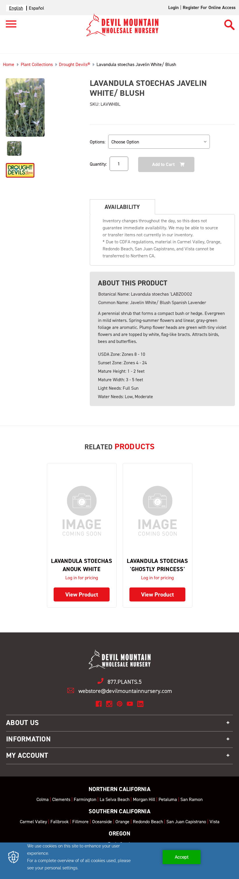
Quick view (81, 511)
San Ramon (191, 799)
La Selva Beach (114, 799)
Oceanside (102, 822)
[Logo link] (8, 26)
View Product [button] (81, 594)
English (16, 8)
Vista (214, 822)
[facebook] (99, 704)
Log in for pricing (81, 578)
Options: (97, 142)
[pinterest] (120, 704)
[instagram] (109, 704)
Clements (61, 799)
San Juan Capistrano (186, 822)
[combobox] (16, 8)
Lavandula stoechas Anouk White (81, 565)
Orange (122, 822)
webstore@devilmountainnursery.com (125, 691)
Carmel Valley (33, 822)
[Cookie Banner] (119, 860)
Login (173, 7)
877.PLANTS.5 (125, 682)
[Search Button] (229, 22)
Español (36, 8)
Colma (42, 799)
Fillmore (80, 822)
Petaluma (168, 799)
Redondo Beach (148, 822)
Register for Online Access (209, 7)
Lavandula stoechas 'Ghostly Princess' (157, 565)
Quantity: (98, 164)
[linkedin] (140, 704)
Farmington (85, 799)
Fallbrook (59, 822)
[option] (36, 8)
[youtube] (130, 704)
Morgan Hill (144, 799)
